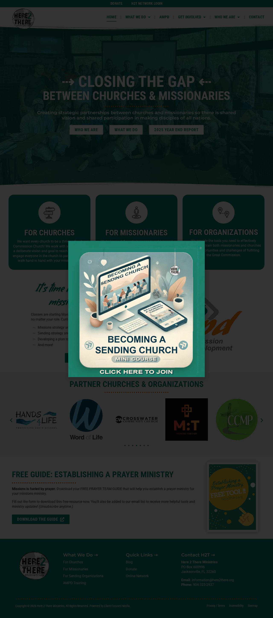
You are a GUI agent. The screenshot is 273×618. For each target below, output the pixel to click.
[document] (136, 309)
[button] (198, 246)
